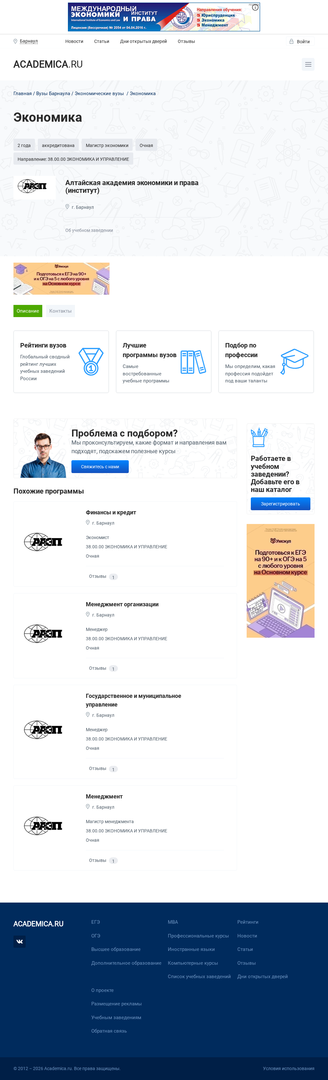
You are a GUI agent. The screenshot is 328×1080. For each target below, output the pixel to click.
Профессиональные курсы (198, 936)
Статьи (101, 41)
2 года (24, 145)
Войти (303, 41)
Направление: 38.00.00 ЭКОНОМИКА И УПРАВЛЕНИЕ (73, 159)
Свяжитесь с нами (100, 466)
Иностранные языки (191, 949)
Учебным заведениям (116, 1017)
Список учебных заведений (199, 976)
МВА (173, 922)
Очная (146, 145)
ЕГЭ (95, 922)
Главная (22, 93)
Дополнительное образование (126, 963)
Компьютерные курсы (193, 963)
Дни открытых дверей (143, 41)
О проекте (102, 990)
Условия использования (289, 1068)
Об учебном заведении (89, 230)
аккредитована (58, 145)
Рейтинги (247, 922)
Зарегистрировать (280, 503)
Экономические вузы (99, 93)
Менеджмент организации (122, 604)
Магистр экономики (107, 145)
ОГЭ (95, 936)
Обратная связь (109, 1031)
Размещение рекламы (116, 1004)
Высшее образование (116, 949)
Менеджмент (104, 796)
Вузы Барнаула (53, 93)
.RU (48, 64)
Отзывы (186, 41)
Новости (74, 41)
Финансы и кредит (111, 512)
